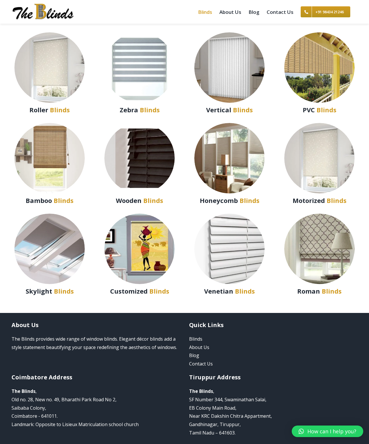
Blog (194, 355)
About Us (199, 347)
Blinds (195, 339)
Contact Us (201, 364)
